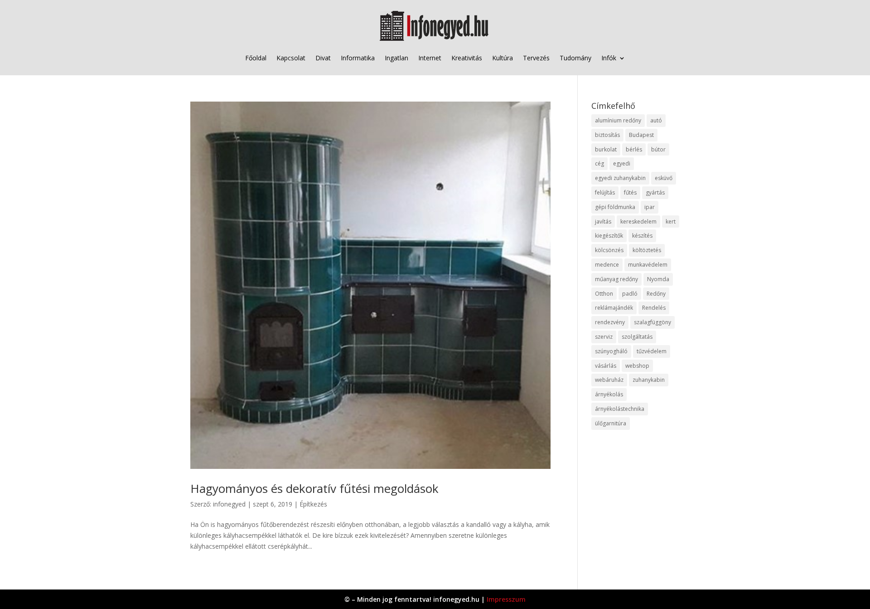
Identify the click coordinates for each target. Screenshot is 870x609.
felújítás (605, 192)
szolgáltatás (637, 337)
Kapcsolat (290, 58)
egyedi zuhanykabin (620, 178)
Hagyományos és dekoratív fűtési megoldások (314, 488)
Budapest (641, 135)
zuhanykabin (649, 380)
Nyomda (658, 279)
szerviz (604, 337)
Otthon (604, 293)
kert (671, 221)
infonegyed (229, 504)
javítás (603, 221)
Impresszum (506, 599)
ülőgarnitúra (610, 423)
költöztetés (647, 250)
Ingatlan (396, 58)
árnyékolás (609, 394)
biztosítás (607, 135)
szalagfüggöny (652, 322)
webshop (637, 366)
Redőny (656, 293)
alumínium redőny (618, 120)
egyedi (621, 163)
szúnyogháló (611, 351)
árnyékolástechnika (619, 409)
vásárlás (605, 366)
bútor (658, 149)
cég (599, 163)
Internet (429, 58)
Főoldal (255, 58)
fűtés (630, 192)
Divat (323, 58)
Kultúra (502, 58)
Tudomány (575, 58)
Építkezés (313, 504)
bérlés (634, 149)
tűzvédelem (652, 351)
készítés (642, 235)
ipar (649, 207)
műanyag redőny (616, 279)
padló (630, 293)
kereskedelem (638, 221)
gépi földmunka (615, 207)
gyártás (655, 192)
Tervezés (536, 58)
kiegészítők (609, 235)
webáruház (609, 380)
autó (656, 120)
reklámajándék (614, 308)
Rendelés (654, 308)
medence (607, 264)
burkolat (606, 149)
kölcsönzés (609, 250)
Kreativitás (466, 58)
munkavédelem (647, 264)
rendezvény (610, 322)
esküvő (663, 178)
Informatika (358, 58)
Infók (608, 58)
